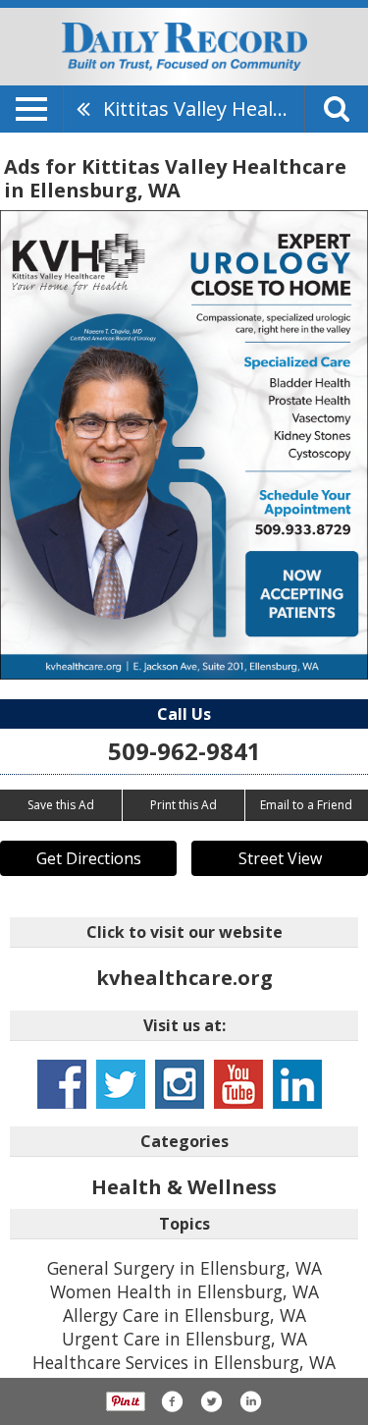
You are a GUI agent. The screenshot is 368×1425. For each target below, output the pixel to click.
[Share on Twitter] (211, 1401)
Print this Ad (183, 804)
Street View (280, 858)
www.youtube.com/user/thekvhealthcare (238, 1084)
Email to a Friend (306, 804)
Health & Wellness (184, 1187)
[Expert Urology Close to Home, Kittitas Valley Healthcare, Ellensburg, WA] (184, 445)
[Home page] (184, 45)
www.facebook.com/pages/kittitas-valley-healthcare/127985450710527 (61, 1084)
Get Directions (88, 858)
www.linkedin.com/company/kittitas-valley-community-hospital (297, 1084)
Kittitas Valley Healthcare (203, 108)
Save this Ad (60, 804)
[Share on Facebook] (171, 1401)
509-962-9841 (184, 751)
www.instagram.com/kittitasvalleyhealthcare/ (179, 1084)
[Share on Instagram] (250, 1401)
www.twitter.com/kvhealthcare (120, 1084)
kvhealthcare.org (184, 977)
